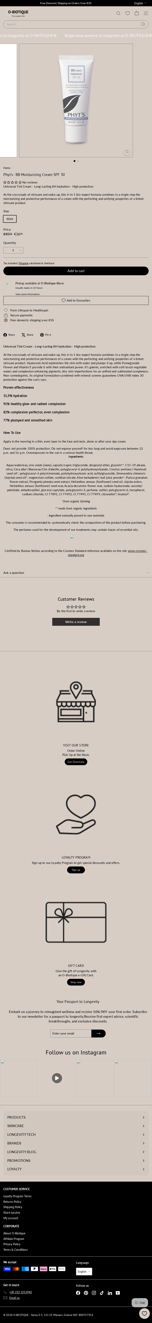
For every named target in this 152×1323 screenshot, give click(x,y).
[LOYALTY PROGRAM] (76, 814)
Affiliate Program (13, 1238)
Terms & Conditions (15, 1249)
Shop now (76, 982)
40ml (9, 219)
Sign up (76, 869)
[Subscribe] (98, 1033)
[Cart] (136, 13)
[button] (12, 182)
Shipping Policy (12, 1207)
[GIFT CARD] (76, 922)
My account (10, 1218)
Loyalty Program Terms (17, 1196)
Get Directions (76, 761)
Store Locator (11, 1212)
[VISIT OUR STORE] (76, 701)
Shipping (23, 263)
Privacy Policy (11, 1244)
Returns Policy (12, 1201)
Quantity (9, 242)
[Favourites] (127, 13)
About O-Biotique (14, 1233)
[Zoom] (127, 151)
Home (7, 167)
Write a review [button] (76, 622)
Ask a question (13, 572)
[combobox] (76, 24)
